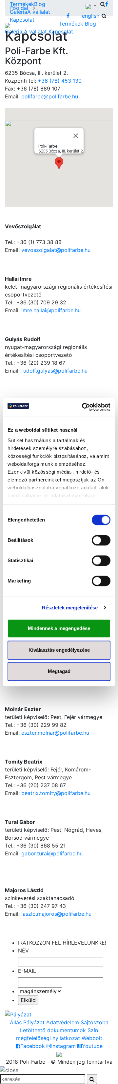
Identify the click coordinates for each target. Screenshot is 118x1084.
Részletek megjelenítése (70, 607)
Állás (16, 1022)
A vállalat (38, 12)
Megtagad (59, 671)
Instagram (63, 1046)
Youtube (92, 1046)
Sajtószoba (94, 1022)
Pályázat (34, 1022)
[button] (59, 163)
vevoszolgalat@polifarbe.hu (55, 250)
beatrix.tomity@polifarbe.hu (55, 793)
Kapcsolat (22, 19)
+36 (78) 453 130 (60, 80)
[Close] (76, 136)
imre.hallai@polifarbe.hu (51, 310)
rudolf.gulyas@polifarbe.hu (54, 370)
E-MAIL (27, 971)
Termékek (22, 4)
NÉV (23, 950)
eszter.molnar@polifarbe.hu (55, 732)
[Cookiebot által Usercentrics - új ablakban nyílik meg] (83, 407)
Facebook (32, 1046)
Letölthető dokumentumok (53, 1030)
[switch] (101, 540)
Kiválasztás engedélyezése (59, 650)
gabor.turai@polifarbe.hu (52, 853)
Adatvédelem (62, 1022)
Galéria (18, 12)
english (90, 15)
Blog (39, 4)
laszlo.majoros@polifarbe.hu (56, 913)
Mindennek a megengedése (59, 628)
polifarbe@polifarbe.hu (49, 96)
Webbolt (92, 1038)
